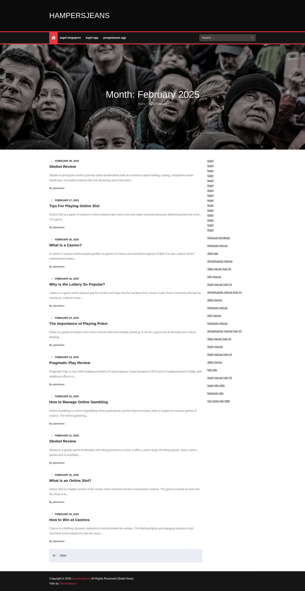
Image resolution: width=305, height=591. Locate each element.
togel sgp (92, 37)
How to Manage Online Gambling (78, 402)
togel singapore (70, 37)
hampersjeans (79, 15)
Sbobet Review (62, 166)
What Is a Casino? (65, 245)
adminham (59, 188)
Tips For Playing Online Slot (74, 206)
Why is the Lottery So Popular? (77, 284)
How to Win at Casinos (69, 520)
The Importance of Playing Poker (78, 323)
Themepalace (68, 583)
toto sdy (212, 369)
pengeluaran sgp (114, 37)
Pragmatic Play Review (69, 363)
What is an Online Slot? (70, 480)
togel (210, 160)
